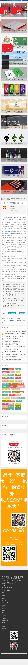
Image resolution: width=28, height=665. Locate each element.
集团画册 (17, 375)
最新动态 (5, 369)
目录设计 (11, 409)
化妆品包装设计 (15, 389)
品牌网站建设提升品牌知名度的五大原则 (15, 354)
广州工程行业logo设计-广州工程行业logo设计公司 (14, 111)
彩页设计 (5, 406)
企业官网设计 (19, 198)
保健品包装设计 (7, 392)
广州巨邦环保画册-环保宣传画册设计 (14, 79)
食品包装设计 (21, 386)
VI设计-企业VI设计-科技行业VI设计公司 (14, 143)
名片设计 (5, 403)
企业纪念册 (18, 380)
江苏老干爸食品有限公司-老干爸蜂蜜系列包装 (14, 95)
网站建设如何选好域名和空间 (12, 341)
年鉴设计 (5, 380)
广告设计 (5, 400)
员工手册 (5, 377)
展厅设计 (22, 397)
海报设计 (19, 400)
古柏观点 (11, 369)
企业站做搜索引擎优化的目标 (12, 344)
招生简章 (11, 380)
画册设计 (17, 369)
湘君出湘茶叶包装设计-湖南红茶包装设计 (14, 192)
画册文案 (11, 406)
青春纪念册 (5, 386)
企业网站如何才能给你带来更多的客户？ (15, 336)
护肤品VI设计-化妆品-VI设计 (14, 127)
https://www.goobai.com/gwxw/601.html (12, 305)
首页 (8, 198)
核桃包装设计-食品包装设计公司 (14, 176)
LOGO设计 (5, 395)
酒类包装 (14, 392)
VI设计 (18, 372)
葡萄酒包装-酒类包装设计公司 (14, 159)
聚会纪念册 (5, 383)
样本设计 (17, 403)
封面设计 (5, 409)
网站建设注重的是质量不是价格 (13, 351)
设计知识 (13, 198)
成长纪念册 (20, 383)
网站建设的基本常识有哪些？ (12, 339)
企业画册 (5, 375)
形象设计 (17, 409)
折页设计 (17, 377)
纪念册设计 (5, 372)
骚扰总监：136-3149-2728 (14, 544)
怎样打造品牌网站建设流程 (11, 357)
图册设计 (11, 403)
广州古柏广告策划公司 (6, 0)
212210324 (8, 590)
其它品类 (21, 392)
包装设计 (12, 372)
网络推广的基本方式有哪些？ (13, 318)
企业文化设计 (6, 397)
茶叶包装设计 (6, 389)
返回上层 (22, 313)
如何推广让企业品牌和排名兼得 (13, 359)
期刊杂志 (11, 377)
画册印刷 (17, 406)
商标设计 (18, 395)
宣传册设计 (12, 400)
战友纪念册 (13, 386)
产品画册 (11, 375)
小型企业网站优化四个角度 (11, 349)
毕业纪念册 (13, 383)
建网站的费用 (12, 313)
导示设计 (11, 395)
